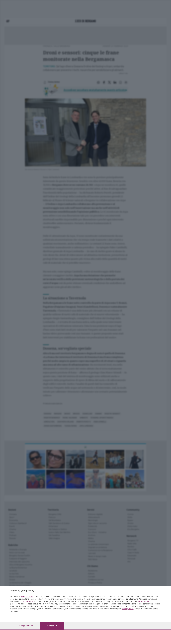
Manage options (25, 625)
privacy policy (128, 608)
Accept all (52, 625)
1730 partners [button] (27, 596)
